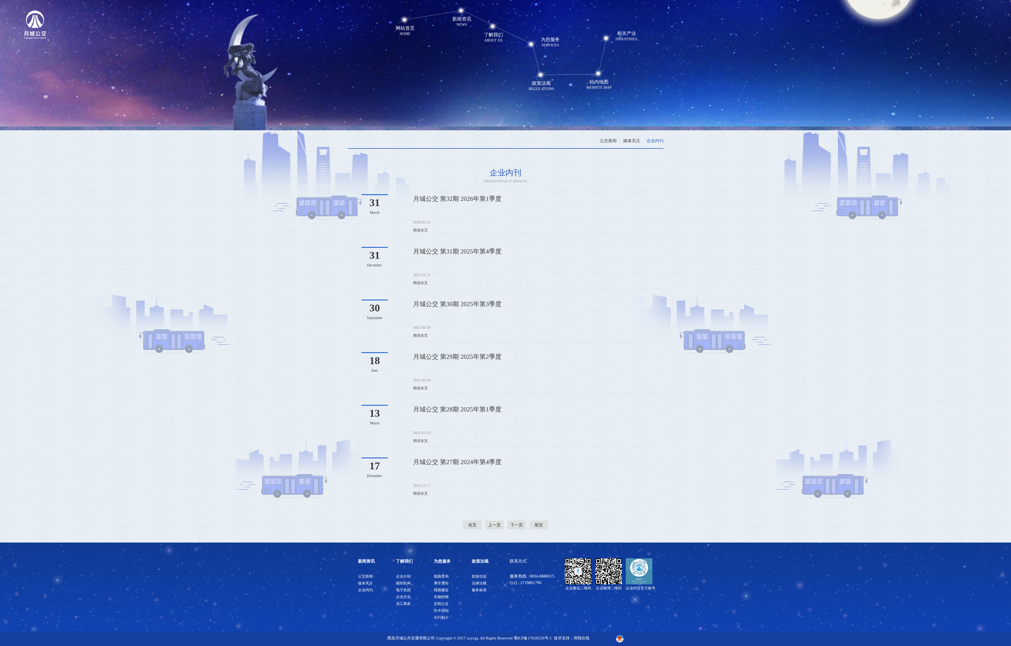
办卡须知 (441, 611)
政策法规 (480, 561)
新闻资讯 (366, 561)
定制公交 (441, 604)
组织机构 (403, 583)
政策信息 (479, 576)
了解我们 (404, 561)
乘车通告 (441, 583)
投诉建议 (441, 590)
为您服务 (442, 561)
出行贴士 (441, 617)
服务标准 (479, 590)
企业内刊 (655, 140)
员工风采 (403, 604)
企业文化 (403, 597)
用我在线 (581, 638)
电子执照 (403, 590)
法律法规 (479, 583)
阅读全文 (420, 230)
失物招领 (441, 597)
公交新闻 (608, 140)
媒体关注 (631, 140)
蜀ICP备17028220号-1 (533, 638)
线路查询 (441, 576)
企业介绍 (403, 576)
